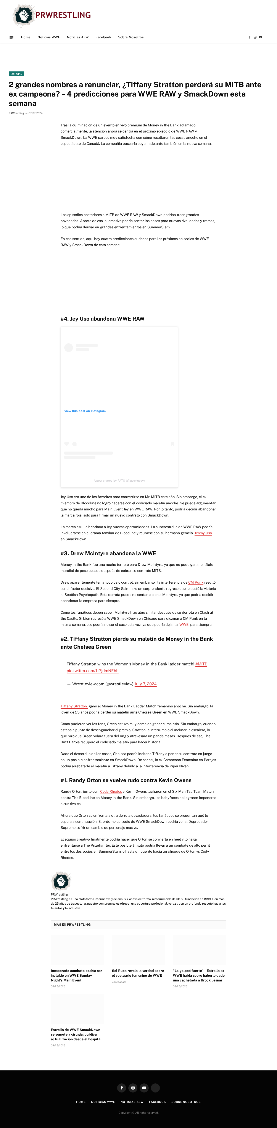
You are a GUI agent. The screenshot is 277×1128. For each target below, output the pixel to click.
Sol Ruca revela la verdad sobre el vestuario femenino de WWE (138, 973)
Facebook (103, 37)
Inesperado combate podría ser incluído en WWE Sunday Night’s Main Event (76, 975)
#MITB (201, 664)
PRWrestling (16, 113)
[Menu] (11, 37)
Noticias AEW (78, 37)
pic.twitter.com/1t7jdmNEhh (93, 670)
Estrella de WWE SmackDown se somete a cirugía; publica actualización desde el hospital (76, 1034)
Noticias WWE (48, 37)
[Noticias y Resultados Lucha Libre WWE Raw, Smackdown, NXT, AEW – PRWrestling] (53, 16)
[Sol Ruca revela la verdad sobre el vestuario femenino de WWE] (138, 950)
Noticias (16, 74)
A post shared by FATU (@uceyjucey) (119, 480)
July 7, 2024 (146, 683)
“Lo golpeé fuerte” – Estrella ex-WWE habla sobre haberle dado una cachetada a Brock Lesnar (199, 975)
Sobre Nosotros (131, 37)
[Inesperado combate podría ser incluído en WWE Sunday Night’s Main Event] (77, 950)
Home (26, 37)
